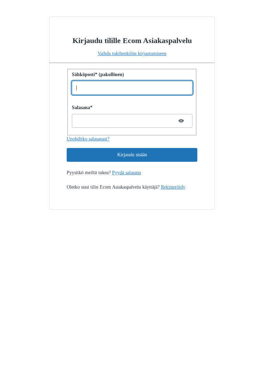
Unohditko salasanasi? (88, 138)
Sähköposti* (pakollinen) (98, 74)
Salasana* (82, 107)
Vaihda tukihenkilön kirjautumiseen (132, 53)
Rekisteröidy (173, 187)
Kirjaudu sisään (132, 154)
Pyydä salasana (126, 172)
